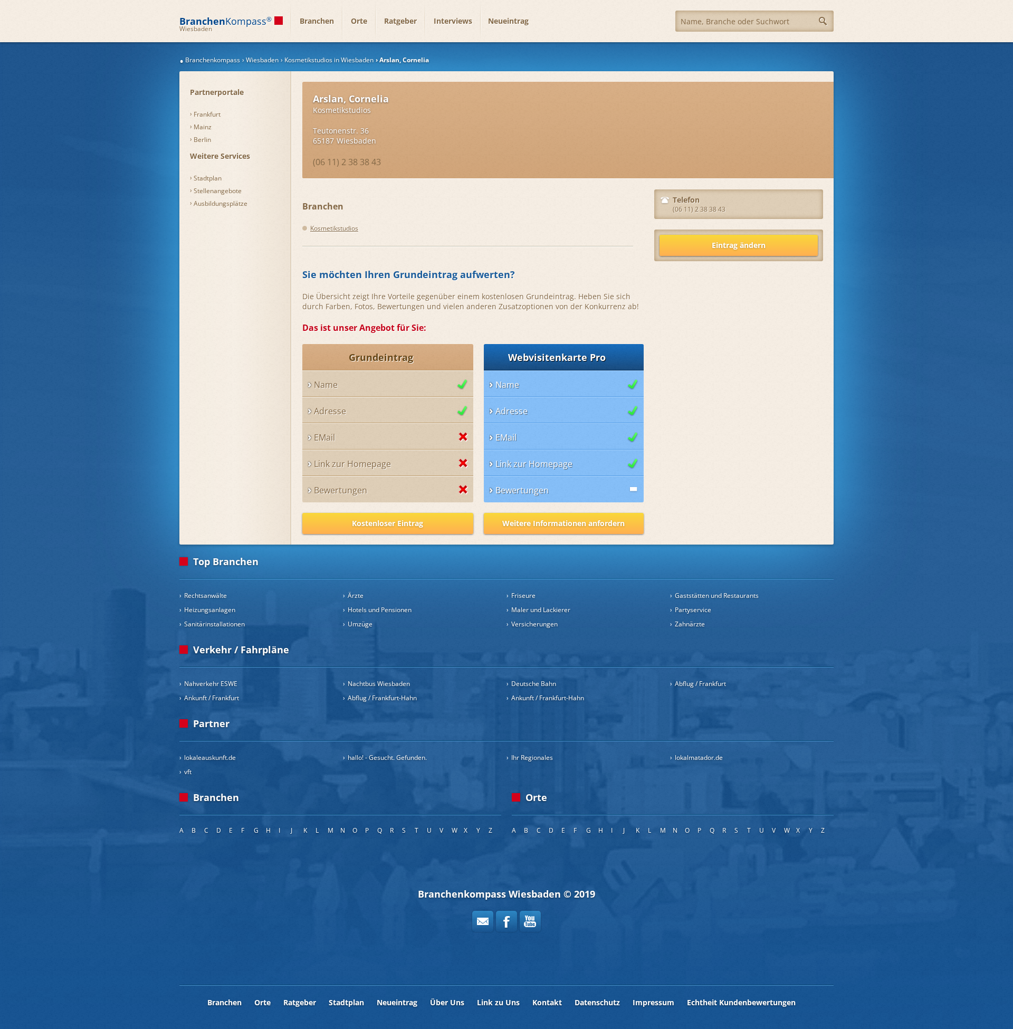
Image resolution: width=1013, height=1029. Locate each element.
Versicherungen (534, 624)
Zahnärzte (690, 624)
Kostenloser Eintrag (387, 523)
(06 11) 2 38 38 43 (347, 162)
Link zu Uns (498, 1002)
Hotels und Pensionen (380, 609)
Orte (359, 21)
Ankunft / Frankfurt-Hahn (547, 697)
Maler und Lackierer (540, 609)
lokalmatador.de (699, 757)
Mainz (203, 126)
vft (188, 771)
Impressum (653, 1002)
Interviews (453, 21)
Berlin (202, 139)
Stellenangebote (218, 190)
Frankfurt (207, 114)
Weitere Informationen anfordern (563, 523)
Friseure (523, 595)
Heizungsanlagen (209, 609)
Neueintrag (508, 21)
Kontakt (547, 1002)
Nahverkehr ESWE (210, 683)
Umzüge (360, 624)
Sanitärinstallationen (214, 624)
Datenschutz (597, 1002)
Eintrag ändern (739, 245)
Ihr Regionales (532, 757)
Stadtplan (208, 178)
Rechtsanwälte (205, 595)
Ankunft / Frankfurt (211, 697)
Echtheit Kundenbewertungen (741, 1002)
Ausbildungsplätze (220, 203)
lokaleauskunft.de (210, 757)
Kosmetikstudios (342, 110)
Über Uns (447, 1002)
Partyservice (693, 609)
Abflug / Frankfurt (700, 683)
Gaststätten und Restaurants (717, 595)
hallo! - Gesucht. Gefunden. (387, 757)
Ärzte (356, 595)
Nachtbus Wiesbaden (379, 683)
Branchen (317, 21)
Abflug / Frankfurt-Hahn (382, 697)
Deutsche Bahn (533, 683)
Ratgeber (400, 21)
